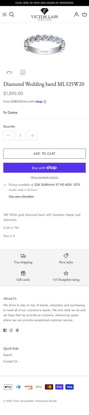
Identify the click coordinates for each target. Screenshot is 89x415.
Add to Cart (44, 153)
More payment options (44, 177)
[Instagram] (11, 330)
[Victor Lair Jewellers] (44, 14)
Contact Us (10, 361)
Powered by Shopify (46, 401)
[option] (44, 45)
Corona (12, 112)
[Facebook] (4, 330)
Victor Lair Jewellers (23, 401)
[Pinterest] (17, 330)
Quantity (9, 126)
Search (7, 355)
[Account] (75, 14)
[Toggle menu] (4, 14)
